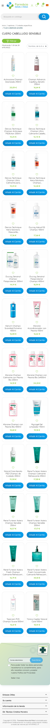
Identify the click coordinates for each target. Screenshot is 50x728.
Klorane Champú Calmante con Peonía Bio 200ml (13, 377)
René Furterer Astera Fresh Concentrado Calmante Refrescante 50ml (37, 572)
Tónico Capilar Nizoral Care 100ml (37, 620)
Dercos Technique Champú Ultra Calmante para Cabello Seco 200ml (13, 180)
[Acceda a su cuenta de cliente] (32, 5)
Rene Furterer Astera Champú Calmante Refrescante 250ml (37, 473)
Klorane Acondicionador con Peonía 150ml (37, 328)
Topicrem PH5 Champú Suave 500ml (13, 620)
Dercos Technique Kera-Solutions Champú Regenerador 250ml (37, 180)
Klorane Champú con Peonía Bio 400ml (13, 425)
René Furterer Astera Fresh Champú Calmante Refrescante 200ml (13, 572)
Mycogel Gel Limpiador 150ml (37, 425)
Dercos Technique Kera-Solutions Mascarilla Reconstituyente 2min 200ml (13, 229)
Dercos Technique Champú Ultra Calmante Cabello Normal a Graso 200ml (37, 131)
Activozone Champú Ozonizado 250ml (13, 80)
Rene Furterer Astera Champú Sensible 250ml (13, 523)
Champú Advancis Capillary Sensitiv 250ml (36, 81)
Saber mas (15, 678)
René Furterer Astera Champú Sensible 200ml (37, 523)
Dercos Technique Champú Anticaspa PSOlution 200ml (13, 131)
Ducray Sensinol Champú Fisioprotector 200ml (13, 279)
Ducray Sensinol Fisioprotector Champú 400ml (36, 279)
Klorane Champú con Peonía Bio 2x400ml (37, 376)
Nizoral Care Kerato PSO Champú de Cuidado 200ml (13, 473)
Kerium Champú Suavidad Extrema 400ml (13, 328)
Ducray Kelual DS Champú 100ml (37, 228)
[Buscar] (44, 16)
